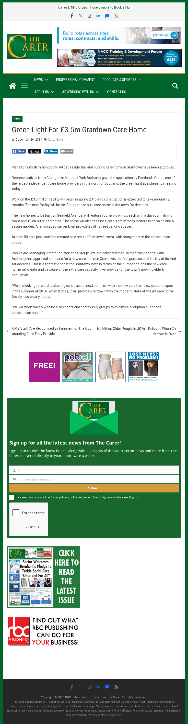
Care (51, 139)
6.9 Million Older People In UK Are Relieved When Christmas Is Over (136, 331)
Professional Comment (75, 80)
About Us (41, 92)
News (38, 80)
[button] (45, 79)
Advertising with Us (78, 92)
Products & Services (119, 80)
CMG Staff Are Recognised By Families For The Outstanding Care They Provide (51, 331)
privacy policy (68, 497)
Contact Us (116, 92)
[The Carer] (13, 86)
